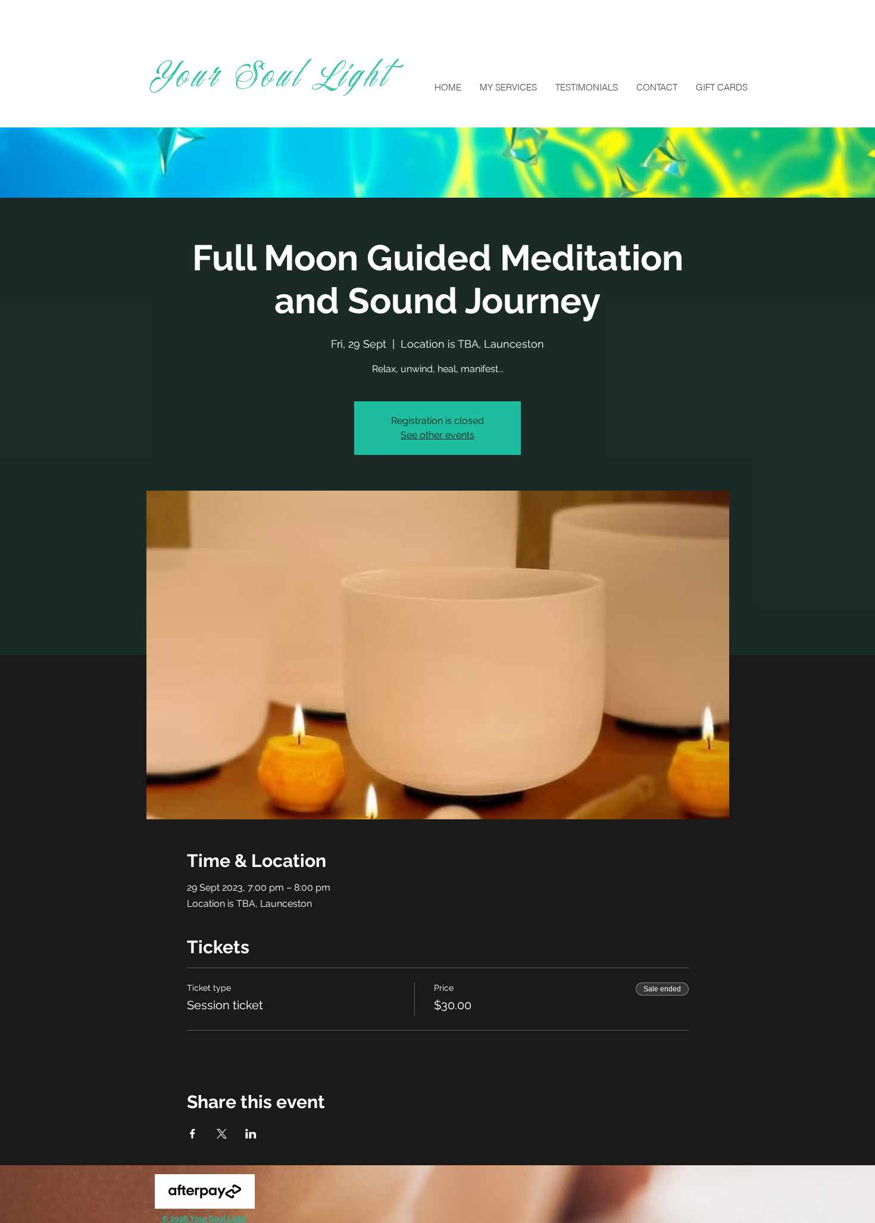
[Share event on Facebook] (192, 1133)
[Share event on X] (221, 1133)
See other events (437, 435)
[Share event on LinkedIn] (251, 1133)
